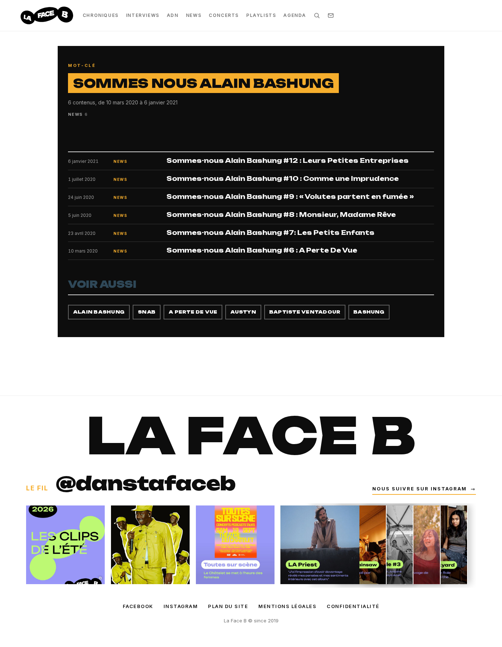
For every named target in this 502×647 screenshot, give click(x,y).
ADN (173, 15)
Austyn (243, 312)
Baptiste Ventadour (304, 312)
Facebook (138, 606)
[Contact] (330, 15)
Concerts (224, 15)
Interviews (142, 15)
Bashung (369, 312)
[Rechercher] (316, 15)
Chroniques (101, 15)
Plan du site (228, 606)
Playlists (261, 15)
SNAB (146, 312)
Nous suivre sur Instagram (424, 488)
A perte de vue (193, 312)
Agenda (294, 15)
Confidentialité (353, 606)
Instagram (181, 606)
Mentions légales (287, 606)
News (193, 15)
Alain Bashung (99, 312)
